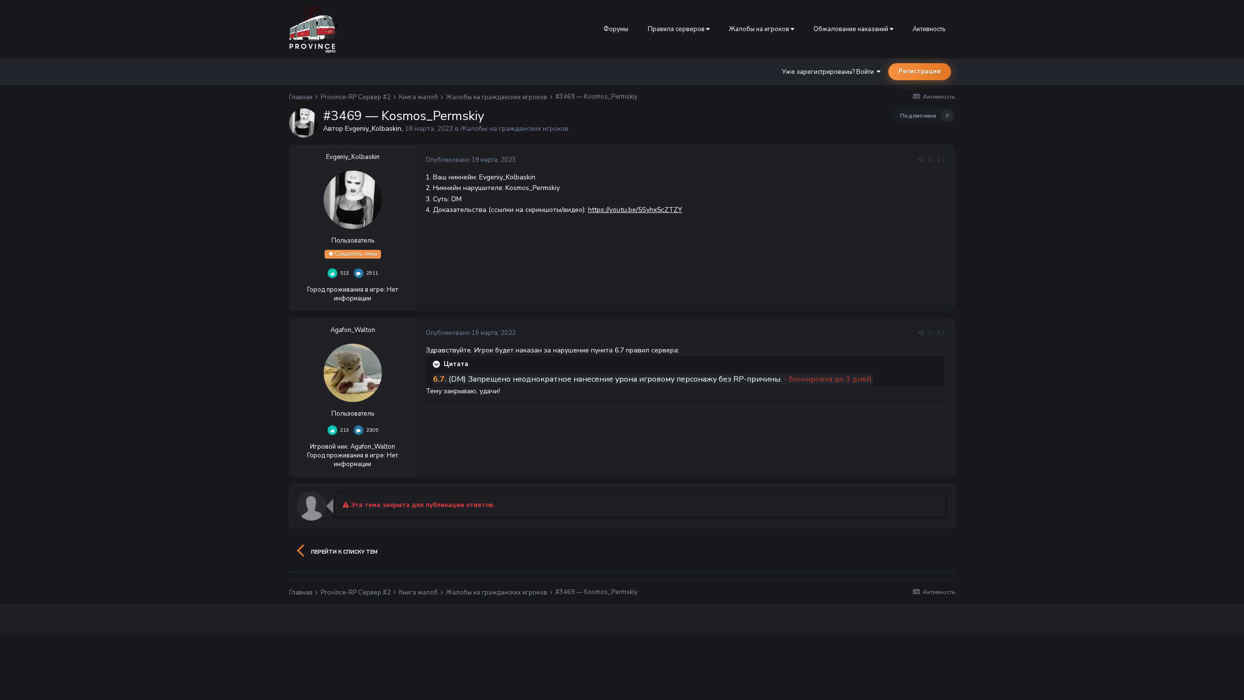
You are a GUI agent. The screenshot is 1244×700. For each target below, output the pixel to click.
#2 (941, 333)
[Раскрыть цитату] (437, 364)
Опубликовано (471, 160)
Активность (929, 29)
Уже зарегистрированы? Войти (829, 72)
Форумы (616, 29)
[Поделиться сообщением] (920, 160)
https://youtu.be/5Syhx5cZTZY (635, 209)
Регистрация (919, 71)
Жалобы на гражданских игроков (515, 128)
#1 (941, 160)
